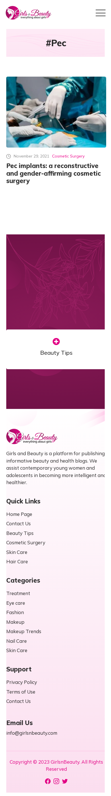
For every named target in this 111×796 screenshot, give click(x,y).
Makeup (15, 622)
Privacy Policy (21, 682)
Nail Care (16, 641)
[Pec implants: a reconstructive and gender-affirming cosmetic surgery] (56, 112)
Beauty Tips (56, 352)
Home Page (19, 514)
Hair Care (17, 561)
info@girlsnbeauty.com (31, 733)
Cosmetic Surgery (68, 156)
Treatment (18, 593)
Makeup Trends (23, 631)
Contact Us (18, 523)
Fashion (15, 612)
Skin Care (16, 552)
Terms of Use (20, 692)
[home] (28, 13)
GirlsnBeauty (65, 762)
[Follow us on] (48, 781)
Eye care (15, 603)
